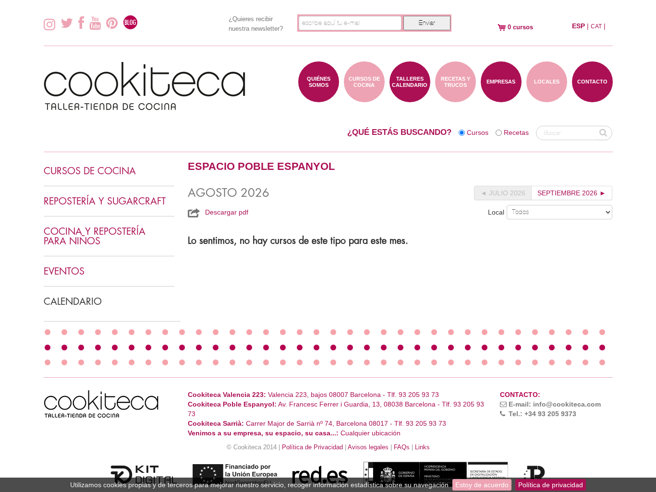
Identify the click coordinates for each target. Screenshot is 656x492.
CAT (596, 26)
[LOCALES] (546, 97)
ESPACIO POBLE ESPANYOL (261, 166)
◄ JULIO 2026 (502, 193)
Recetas (516, 132)
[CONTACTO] (592, 97)
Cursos (477, 132)
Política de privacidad (550, 485)
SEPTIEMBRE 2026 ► (571, 193)
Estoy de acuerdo (482, 485)
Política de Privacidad (312, 447)
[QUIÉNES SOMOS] (318, 97)
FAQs (402, 447)
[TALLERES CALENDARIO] (409, 97)
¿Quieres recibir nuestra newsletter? (256, 23)
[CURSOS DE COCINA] (364, 97)
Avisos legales (368, 447)
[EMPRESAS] (501, 97)
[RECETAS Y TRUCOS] (455, 97)
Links (422, 447)
